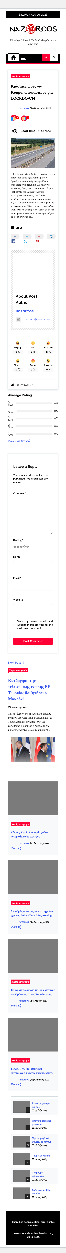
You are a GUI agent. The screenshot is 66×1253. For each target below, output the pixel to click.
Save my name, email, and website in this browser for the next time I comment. (35, 625)
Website (18, 599)
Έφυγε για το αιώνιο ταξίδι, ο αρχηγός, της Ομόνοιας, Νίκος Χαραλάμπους (33, 992)
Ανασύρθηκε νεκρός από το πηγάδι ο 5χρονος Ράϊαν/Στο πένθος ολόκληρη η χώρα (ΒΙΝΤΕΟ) (32, 914)
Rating (18, 540)
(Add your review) (19, 440)
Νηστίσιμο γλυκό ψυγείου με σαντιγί (41, 1140)
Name (17, 556)
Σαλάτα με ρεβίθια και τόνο (41, 1192)
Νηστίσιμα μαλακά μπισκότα (41, 1122)
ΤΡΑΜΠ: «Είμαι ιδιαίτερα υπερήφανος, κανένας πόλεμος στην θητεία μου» (31, 1071)
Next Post (14, 662)
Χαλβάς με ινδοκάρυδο (38, 1174)
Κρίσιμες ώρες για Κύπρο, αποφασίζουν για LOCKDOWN (32, 92)
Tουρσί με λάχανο (41, 1155)
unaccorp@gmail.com (36, 319)
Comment (19, 493)
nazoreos (25, 311)
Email (17, 578)
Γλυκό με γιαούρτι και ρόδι (41, 1105)
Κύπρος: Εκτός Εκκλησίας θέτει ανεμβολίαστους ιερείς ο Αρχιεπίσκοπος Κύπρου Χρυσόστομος (33, 835)
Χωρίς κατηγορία (20, 76)
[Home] (13, 57)
